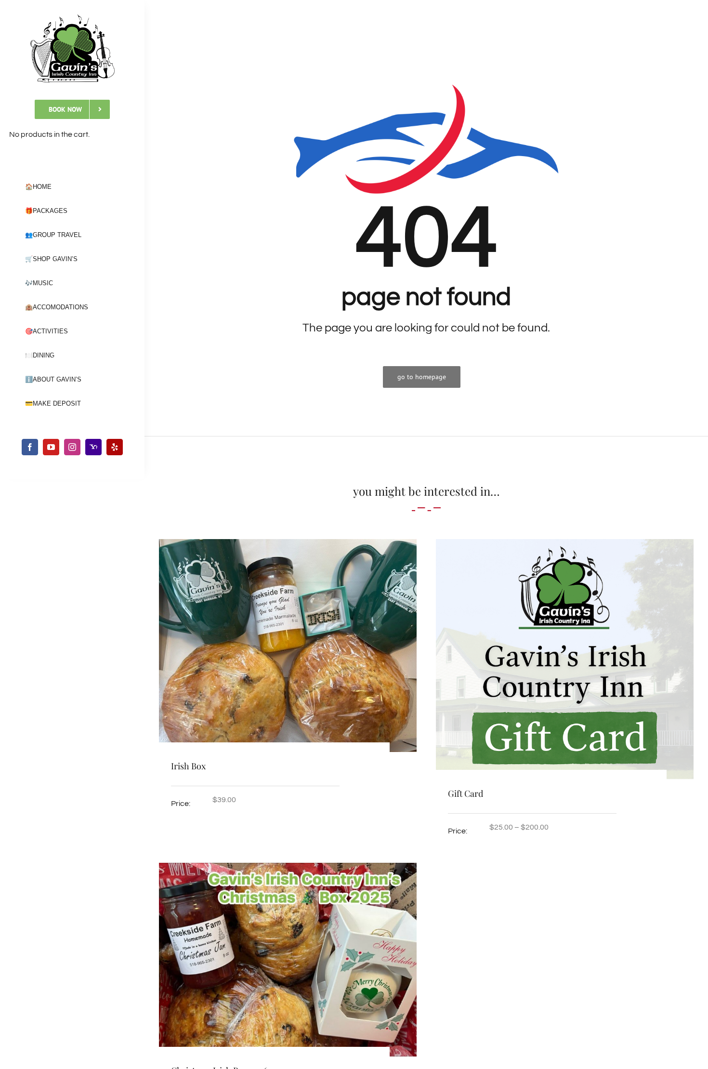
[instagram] (72, 447)
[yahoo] (93, 447)
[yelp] (114, 447)
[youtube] (51, 447)
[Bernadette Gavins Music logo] (72, 18)
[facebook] (30, 447)
